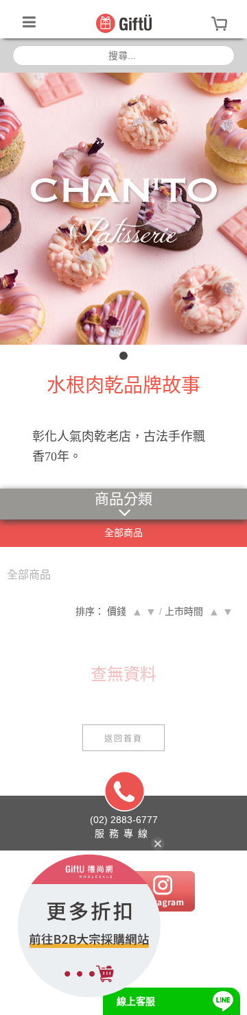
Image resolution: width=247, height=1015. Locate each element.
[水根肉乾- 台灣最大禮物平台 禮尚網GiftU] (124, 22)
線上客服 (136, 1001)
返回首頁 (123, 738)
